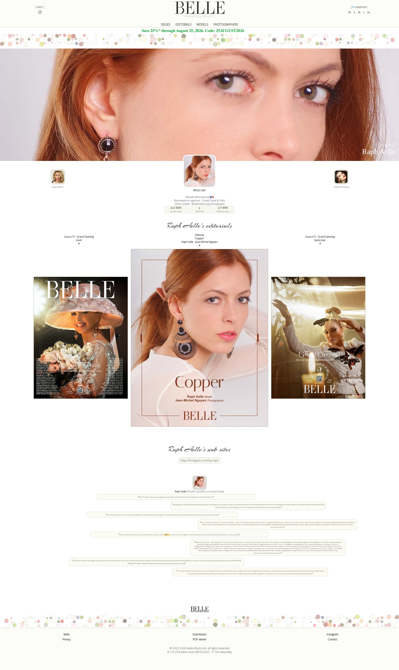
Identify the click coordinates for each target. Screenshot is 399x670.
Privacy (66, 639)
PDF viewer (199, 639)
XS (349, 12)
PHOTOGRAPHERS (225, 24)
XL (368, 12)
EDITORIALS (183, 24)
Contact (332, 639)
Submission (199, 634)
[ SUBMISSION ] (359, 7)
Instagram (333, 634)
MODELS (202, 24)
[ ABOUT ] (40, 7)
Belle (66, 634)
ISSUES (165, 24)
